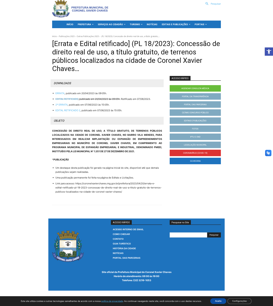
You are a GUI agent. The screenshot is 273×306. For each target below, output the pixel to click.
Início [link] (54, 36)
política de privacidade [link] (112, 301)
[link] (269, 51)
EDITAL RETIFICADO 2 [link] (67, 110)
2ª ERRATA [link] (61, 104)
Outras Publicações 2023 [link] (88, 36)
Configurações (239, 301)
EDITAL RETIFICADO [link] (66, 98)
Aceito (218, 301)
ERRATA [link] (59, 93)
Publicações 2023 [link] (67, 36)
